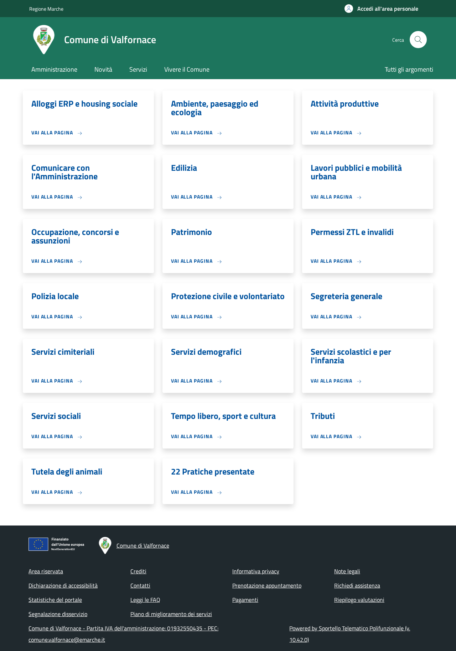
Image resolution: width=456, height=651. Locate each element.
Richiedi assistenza (357, 585)
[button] (381, 8)
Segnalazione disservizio (57, 614)
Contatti (140, 585)
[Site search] (418, 39)
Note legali (347, 571)
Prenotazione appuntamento (266, 585)
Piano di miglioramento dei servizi (171, 614)
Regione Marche (46, 8)
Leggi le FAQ (145, 599)
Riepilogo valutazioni (359, 599)
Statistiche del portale (55, 599)
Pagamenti (245, 599)
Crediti (138, 571)
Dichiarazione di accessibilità (63, 585)
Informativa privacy (255, 571)
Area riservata (45, 571)
